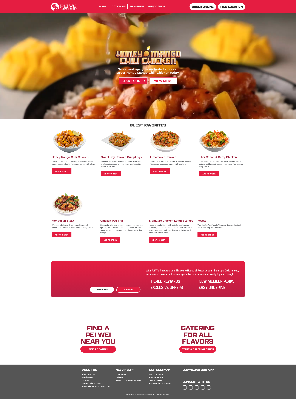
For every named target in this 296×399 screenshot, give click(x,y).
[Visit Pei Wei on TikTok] (203, 387)
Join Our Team (156, 374)
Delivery (119, 377)
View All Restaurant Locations (96, 386)
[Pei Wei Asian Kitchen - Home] (64, 10)
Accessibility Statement (160, 383)
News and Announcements (128, 380)
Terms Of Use (155, 380)
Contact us (121, 374)
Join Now (102, 289)
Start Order (133, 81)
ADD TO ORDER (110, 174)
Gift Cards (156, 6)
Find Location (231, 6)
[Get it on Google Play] (205, 375)
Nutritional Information (92, 383)
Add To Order (61, 171)
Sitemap (86, 380)
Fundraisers (87, 377)
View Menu (163, 81)
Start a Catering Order (198, 349)
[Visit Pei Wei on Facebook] (185, 387)
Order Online (203, 6)
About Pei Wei (88, 374)
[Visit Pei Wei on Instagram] (191, 387)
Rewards (137, 6)
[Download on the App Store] (189, 375)
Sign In (128, 289)
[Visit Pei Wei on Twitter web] (197, 387)
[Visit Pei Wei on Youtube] (209, 387)
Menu (103, 6)
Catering (119, 6)
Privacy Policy (156, 377)
